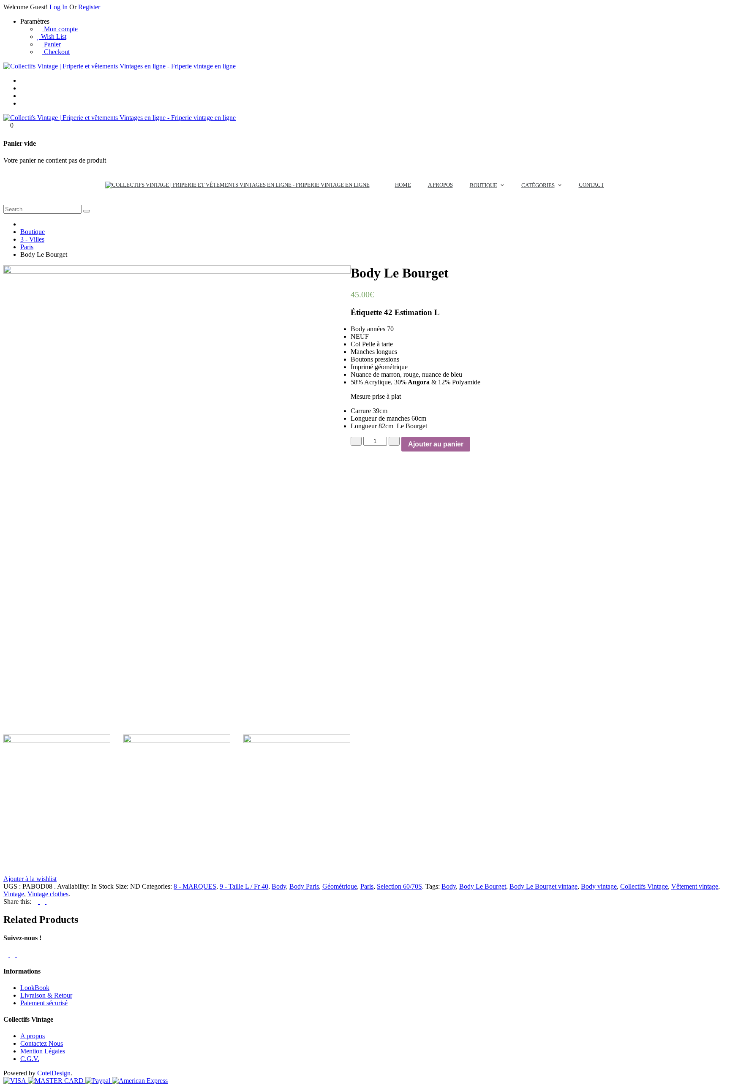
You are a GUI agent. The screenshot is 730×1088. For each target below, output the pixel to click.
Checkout (56, 51)
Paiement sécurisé (44, 1002)
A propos (32, 1035)
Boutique (32, 231)
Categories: (157, 886)
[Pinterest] (22, 95)
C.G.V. (29, 1058)
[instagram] (19, 954)
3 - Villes (32, 239)
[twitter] (13, 954)
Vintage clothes (47, 894)
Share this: (17, 901)
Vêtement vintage (694, 886)
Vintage (13, 894)
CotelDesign (54, 1073)
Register (89, 7)
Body (279, 886)
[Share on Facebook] (36, 901)
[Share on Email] (49, 901)
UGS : (12, 886)
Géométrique (339, 886)
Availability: (73, 886)
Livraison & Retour (46, 995)
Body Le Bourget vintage (543, 886)
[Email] (22, 80)
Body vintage (599, 886)
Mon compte (60, 29)
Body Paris (304, 886)
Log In (58, 7)
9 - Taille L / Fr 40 (244, 886)
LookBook (34, 987)
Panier (51, 44)
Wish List (52, 36)
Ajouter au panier (435, 444)
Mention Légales (42, 1051)
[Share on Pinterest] (43, 901)
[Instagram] (22, 103)
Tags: (432, 886)
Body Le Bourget (482, 886)
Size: (121, 886)
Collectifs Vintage (644, 886)
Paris (26, 246)
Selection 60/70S (399, 886)
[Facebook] (22, 88)
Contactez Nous (41, 1043)
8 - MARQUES (195, 886)
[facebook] (6, 954)
